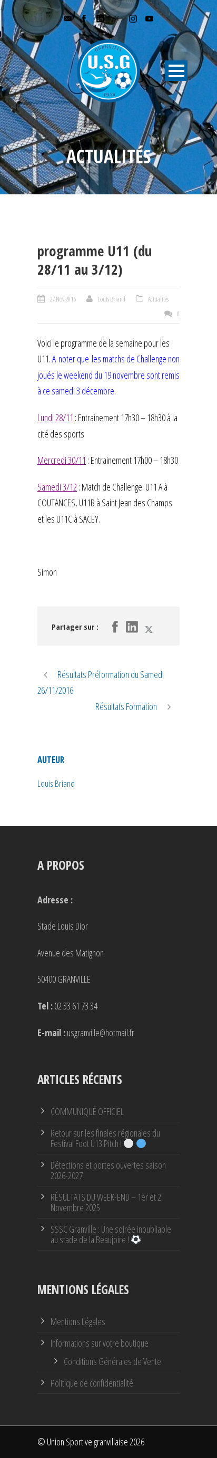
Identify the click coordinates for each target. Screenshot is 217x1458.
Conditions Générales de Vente (112, 1361)
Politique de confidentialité (92, 1383)
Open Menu (176, 70)
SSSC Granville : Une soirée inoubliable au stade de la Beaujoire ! (111, 1234)
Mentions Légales (78, 1321)
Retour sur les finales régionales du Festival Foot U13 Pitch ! (105, 1138)
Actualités (158, 299)
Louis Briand (111, 299)
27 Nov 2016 (63, 299)
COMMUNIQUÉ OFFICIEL (87, 1111)
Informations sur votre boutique (100, 1343)
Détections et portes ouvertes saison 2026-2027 (108, 1170)
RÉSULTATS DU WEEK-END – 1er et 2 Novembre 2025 (106, 1202)
